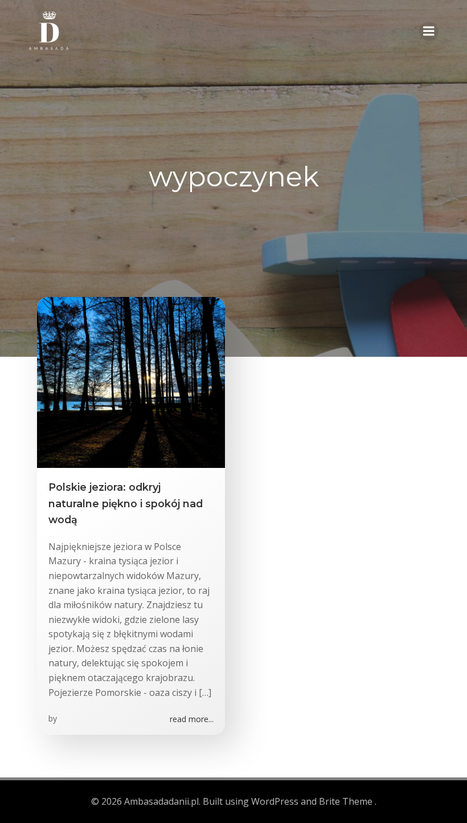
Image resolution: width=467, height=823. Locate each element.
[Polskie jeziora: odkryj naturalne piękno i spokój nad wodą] (131, 382)
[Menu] (429, 31)
